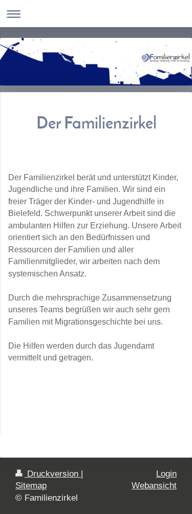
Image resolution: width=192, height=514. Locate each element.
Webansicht (154, 485)
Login (166, 474)
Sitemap (31, 485)
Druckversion (53, 474)
